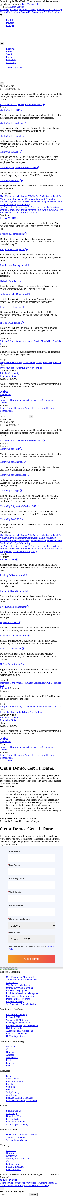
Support (20, 6)
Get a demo (31, 958)
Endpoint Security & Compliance (22, 1025)
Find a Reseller (13, 1169)
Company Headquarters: (20, 919)
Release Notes (44, 9)
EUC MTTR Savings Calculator (21, 1100)
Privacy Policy (21, 1182)
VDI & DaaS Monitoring (40, 196)
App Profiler (36, 368)
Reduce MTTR (7, 218)
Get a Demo (6, 67)
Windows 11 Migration (17, 1020)
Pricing (9, 57)
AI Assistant (33, 207)
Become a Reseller (15, 1166)
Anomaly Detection (49, 207)
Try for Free (18, 67)
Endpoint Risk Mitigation (12, 249)
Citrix (12, 341)
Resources (11, 59)
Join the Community (10, 373)
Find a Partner (7, 408)
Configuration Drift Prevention (41, 199)
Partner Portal (6, 411)
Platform (10, 49)
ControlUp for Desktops (12, 123)
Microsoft (4, 341)
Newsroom (15, 400)
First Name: (14, 851)
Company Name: (16, 878)
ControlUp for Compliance (13, 136)
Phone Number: (16, 905)
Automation (12, 982)
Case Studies (29, 362)
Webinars (47, 362)
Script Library (22, 368)
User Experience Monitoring (14, 196)
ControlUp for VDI (9, 110)
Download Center (27, 9)
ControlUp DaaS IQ (10, 180)
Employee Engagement (17, 990)
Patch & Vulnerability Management (23, 993)
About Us (4, 400)
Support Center (13, 1110)
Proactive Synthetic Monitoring (15, 201)
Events (39, 362)
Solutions (10, 54)
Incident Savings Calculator (19, 1097)
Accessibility (43, 1185)
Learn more (5, 394)
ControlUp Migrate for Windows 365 (18, 167)
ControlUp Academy (10, 12)
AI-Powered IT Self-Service (13, 207)
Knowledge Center (9, 9)
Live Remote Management (13, 265)
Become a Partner (22, 408)
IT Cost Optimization (10, 322)
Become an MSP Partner (44, 408)
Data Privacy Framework (24, 1185)
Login (13, 6)
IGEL (49, 341)
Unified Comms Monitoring (13, 210)
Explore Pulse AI (33, 104)
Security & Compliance (44, 400)
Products (10, 51)
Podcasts (57, 362)
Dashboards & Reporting (25, 212)
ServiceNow (40, 341)
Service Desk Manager (17, 1140)
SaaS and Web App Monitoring (15, 204)
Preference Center (37, 1182)
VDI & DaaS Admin (16, 1137)
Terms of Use (6, 1182)
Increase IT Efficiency (11, 307)
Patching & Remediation (12, 233)
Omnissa (20, 341)
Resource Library (13, 362)
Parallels (57, 341)
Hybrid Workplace (9, 281)
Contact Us (26, 400)
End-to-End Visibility (16, 1014)
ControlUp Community (32, 12)
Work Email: (14, 892)
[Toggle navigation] (2, 43)
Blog (2, 362)
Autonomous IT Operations (13, 294)
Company (11, 62)
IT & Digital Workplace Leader (21, 1134)
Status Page (56, 9)
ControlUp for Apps (10, 151)
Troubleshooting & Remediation (46, 201)
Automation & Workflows (40, 210)
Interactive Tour (7, 368)
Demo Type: (14, 932)
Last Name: (14, 865)
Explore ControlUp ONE (12, 104)
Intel (2, 344)
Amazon (29, 341)
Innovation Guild (8, 376)
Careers (3, 402)
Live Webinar (29, 4)
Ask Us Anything (52, 12)
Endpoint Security (15, 1001)
